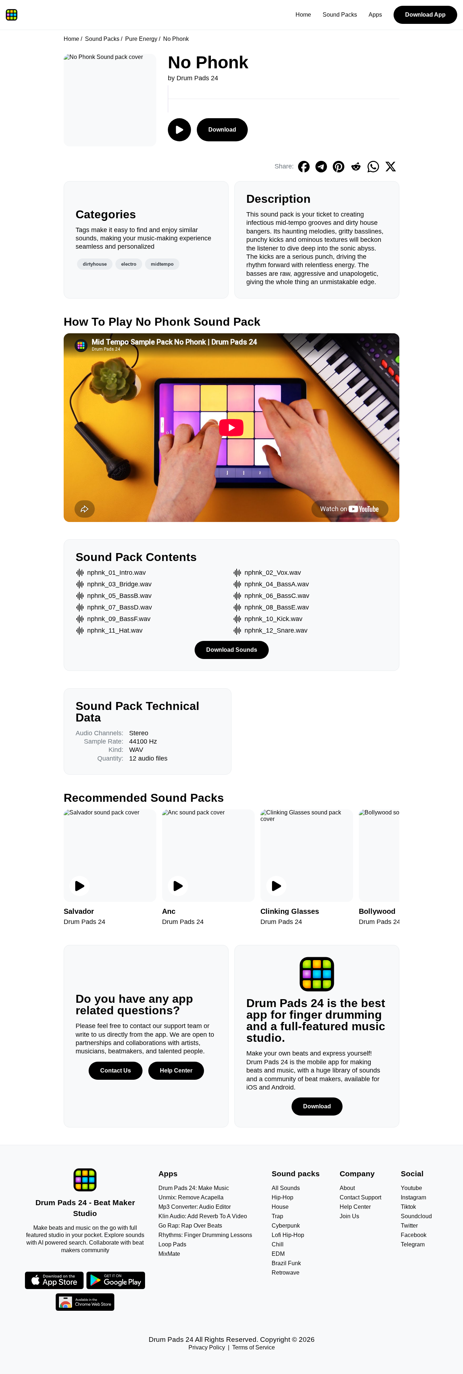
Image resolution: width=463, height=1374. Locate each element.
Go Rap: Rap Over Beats (190, 1226)
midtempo (162, 264)
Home (303, 15)
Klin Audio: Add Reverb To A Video (202, 1216)
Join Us (349, 1216)
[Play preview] (79, 886)
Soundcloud (416, 1216)
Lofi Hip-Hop (288, 1235)
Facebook (413, 1235)
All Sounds (286, 1188)
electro (128, 264)
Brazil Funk (286, 1263)
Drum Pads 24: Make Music (193, 1188)
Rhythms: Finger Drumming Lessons (205, 1235)
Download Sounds (231, 650)
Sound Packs (340, 15)
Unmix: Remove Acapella (191, 1197)
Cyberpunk (286, 1226)
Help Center (176, 1070)
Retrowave (286, 1273)
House (280, 1207)
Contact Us (115, 1070)
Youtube (411, 1188)
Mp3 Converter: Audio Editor (194, 1207)
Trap (277, 1216)
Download (222, 130)
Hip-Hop (282, 1197)
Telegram (413, 1244)
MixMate (169, 1254)
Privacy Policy (206, 1347)
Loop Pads (172, 1244)
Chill (278, 1244)
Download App (425, 15)
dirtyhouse (95, 264)
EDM (278, 1254)
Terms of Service (253, 1347)
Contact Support (360, 1197)
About (347, 1188)
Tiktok (408, 1207)
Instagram (413, 1197)
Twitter (409, 1226)
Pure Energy (141, 39)
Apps (375, 15)
